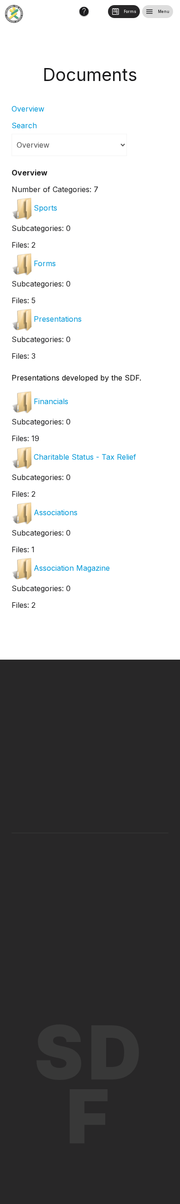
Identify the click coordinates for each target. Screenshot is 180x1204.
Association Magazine (72, 568)
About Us (67, 859)
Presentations (58, 319)
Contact (115, 859)
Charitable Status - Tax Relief (85, 457)
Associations (56, 512)
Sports (45, 207)
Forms (45, 263)
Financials (51, 401)
